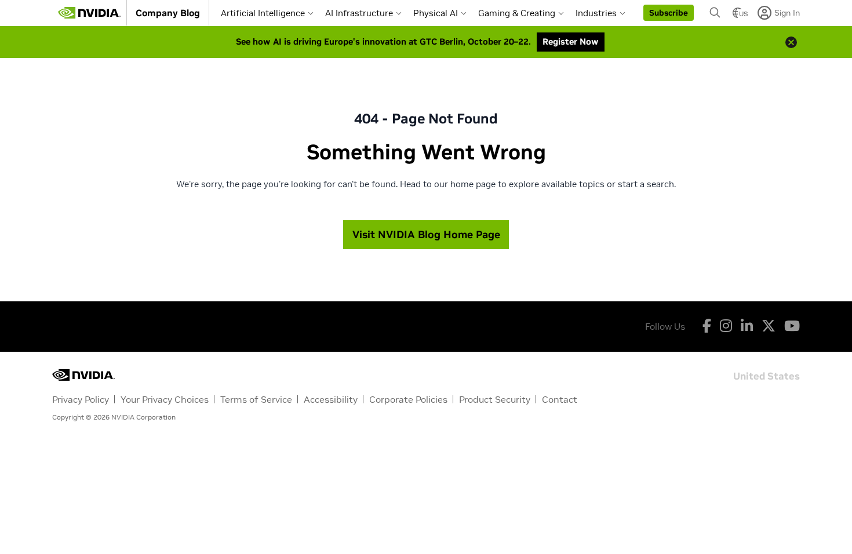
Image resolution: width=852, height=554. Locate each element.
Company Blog (168, 13)
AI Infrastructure (359, 13)
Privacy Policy (80, 399)
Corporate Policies (408, 399)
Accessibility (331, 399)
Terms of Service (256, 399)
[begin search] (715, 13)
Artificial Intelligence (263, 13)
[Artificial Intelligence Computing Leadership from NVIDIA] (89, 12)
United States (766, 375)
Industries (596, 13)
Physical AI (435, 13)
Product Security (494, 399)
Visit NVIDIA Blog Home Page (426, 234)
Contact (559, 399)
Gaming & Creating (516, 13)
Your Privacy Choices (165, 399)
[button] (668, 13)
